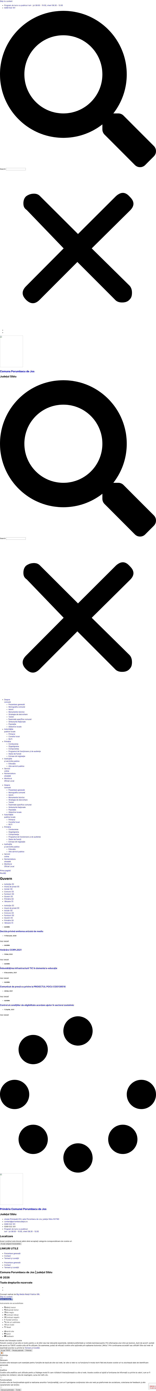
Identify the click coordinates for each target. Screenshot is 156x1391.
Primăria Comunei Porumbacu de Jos (23, 1209)
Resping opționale (17, 1350)
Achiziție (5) (9, 884)
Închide (18, 1390)
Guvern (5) (8, 896)
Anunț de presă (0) (11, 887)
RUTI (10, 739)
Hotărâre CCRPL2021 (11, 950)
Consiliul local (14, 736)
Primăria (7, 741)
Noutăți (3, 873)
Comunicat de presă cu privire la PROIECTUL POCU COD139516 (33, 986)
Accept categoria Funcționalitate (11, 1244)
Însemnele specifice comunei (20, 719)
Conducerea (13, 744)
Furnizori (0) (9, 894)
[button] (78, 89)
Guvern (7, 927)
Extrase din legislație (16, 756)
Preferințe (29, 1350)
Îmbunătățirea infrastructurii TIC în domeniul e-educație (28, 968)
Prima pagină (5, 870)
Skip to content (6, 1)
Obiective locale (14, 727)
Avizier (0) (8, 889)
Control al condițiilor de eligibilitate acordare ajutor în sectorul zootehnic (37, 1005)
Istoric (10, 709)
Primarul (11, 734)
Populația (12, 724)
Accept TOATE (5, 1350)
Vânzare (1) (8, 901)
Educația (11, 763)
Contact (7, 1256)
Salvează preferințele (7, 1390)
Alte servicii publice (16, 766)
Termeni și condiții (11, 1258)
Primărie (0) (9, 899)
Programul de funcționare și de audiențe (24, 751)
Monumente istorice (16, 712)
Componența (13, 749)
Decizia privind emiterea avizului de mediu (21, 931)
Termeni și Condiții (32, 1348)
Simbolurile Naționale (17, 722)
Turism (11, 717)
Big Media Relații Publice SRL (28, 1294)
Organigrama (13, 746)
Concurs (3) (9, 892)
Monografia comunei (16, 707)
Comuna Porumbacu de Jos (17, 371)
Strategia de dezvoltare (17, 714)
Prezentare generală (16, 704)
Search (3, 169)
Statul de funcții (14, 754)
